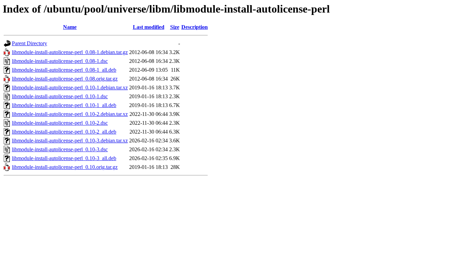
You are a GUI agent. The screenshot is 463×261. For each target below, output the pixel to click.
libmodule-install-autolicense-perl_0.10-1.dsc (60, 96)
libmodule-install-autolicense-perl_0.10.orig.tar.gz (65, 167)
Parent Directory (29, 43)
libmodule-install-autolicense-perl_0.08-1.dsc (60, 61)
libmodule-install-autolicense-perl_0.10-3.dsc (60, 149)
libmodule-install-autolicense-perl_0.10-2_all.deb (64, 132)
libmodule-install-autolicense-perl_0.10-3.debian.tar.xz (70, 140)
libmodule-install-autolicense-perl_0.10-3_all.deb (64, 158)
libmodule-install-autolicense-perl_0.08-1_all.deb (64, 70)
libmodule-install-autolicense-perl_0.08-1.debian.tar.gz (70, 52)
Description (194, 27)
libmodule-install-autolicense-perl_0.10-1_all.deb (64, 105)
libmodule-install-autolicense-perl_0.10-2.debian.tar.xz (70, 114)
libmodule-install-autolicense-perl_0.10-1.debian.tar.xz (70, 87)
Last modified (148, 27)
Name (70, 27)
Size (174, 27)
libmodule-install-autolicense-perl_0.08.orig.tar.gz (65, 79)
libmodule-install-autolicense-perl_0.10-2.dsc (60, 123)
